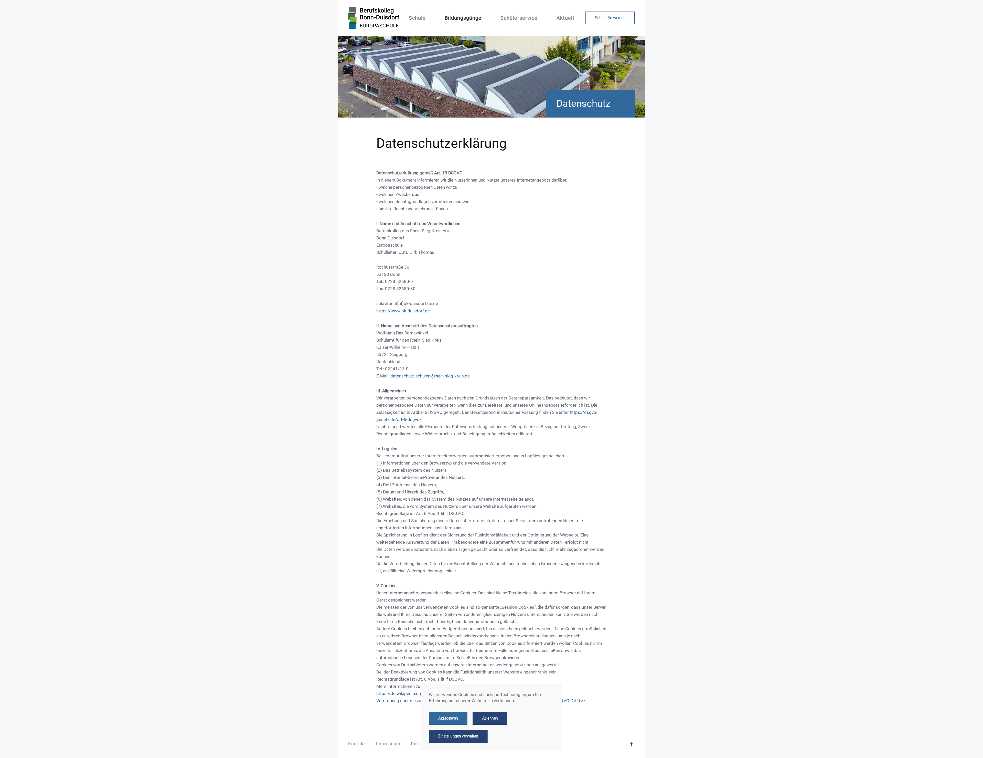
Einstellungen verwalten (458, 736)
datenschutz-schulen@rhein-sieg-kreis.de (430, 376)
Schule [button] (417, 18)
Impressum (388, 743)
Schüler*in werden (610, 18)
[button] (631, 744)
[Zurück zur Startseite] (373, 18)
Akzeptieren (448, 718)
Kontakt (356, 743)
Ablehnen (490, 718)
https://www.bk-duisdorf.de (403, 311)
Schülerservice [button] (519, 18)
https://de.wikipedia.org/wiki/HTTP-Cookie (418, 693)
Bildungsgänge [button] (463, 18)
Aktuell (565, 18)
